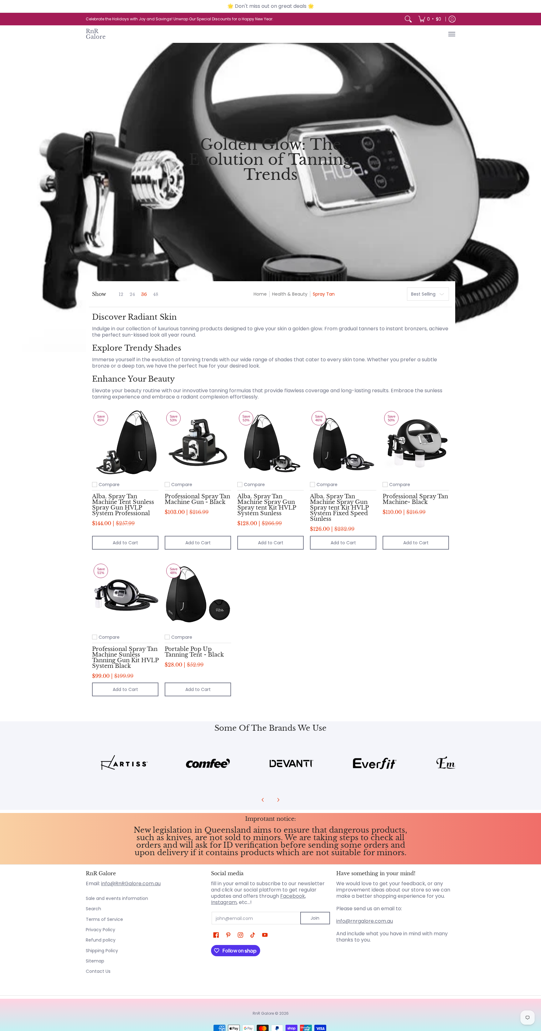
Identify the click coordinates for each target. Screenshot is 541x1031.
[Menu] (451, 34)
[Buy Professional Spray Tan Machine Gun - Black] (198, 442)
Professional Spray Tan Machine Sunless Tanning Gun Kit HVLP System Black (125, 657)
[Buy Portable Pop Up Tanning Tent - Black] (198, 595)
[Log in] (452, 19)
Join (315, 918)
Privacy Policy (100, 930)
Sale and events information (117, 898)
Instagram (224, 902)
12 (121, 294)
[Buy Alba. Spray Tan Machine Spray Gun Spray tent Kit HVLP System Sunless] (270, 442)
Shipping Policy (102, 950)
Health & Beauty (289, 294)
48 (155, 294)
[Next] (278, 800)
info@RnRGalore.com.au (131, 883)
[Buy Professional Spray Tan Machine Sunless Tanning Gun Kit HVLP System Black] (125, 595)
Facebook (292, 896)
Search (93, 909)
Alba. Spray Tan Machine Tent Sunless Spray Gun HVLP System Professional (123, 505)
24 (132, 294)
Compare (109, 484)
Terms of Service (104, 919)
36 (144, 294)
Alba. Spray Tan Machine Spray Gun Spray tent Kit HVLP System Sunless (266, 505)
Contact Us (98, 971)
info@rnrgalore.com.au (364, 921)
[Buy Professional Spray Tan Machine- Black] (416, 442)
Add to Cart (125, 543)
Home (260, 294)
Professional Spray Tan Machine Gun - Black (197, 499)
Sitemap (95, 961)
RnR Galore (96, 34)
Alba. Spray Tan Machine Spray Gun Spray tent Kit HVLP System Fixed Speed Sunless (339, 507)
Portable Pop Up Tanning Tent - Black (194, 651)
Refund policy (101, 940)
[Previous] (263, 800)
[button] (216, 935)
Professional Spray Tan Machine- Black (415, 499)
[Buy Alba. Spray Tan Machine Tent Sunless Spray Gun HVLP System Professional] (125, 442)
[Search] (408, 19)
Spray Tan (324, 294)
